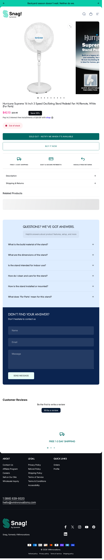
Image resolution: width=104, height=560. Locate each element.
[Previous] (4, 3)
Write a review (51, 410)
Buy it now (51, 146)
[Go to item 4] (47, 98)
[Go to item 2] (41, 98)
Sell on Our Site (10, 477)
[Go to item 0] (38, 98)
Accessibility (34, 485)
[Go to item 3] (44, 98)
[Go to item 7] (57, 98)
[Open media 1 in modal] (70, 26)
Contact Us (8, 465)
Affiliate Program (10, 469)
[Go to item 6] (54, 98)
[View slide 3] (54, 447)
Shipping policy (68, 554)
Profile (56, 469)
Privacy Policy (34, 465)
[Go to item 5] (51, 98)
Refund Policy (34, 469)
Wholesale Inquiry (11, 481)
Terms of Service (35, 477)
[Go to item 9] (64, 98)
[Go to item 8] (60, 98)
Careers (6, 473)
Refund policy (33, 554)
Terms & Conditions (37, 481)
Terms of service (56, 554)
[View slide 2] (51, 447)
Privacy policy (44, 554)
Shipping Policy (35, 473)
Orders (57, 465)
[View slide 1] (47, 447)
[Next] (98, 3)
